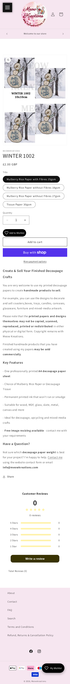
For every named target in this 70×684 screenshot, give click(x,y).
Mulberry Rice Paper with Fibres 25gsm (31, 179)
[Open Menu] (7, 7)
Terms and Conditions (20, 626)
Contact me (55, 457)
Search (11, 618)
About (11, 593)
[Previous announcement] (7, 34)
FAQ (9, 610)
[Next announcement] (63, 34)
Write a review (35, 558)
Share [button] (10, 476)
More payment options (35, 261)
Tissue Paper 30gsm (19, 204)
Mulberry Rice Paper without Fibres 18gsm (33, 187)
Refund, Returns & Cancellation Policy (30, 635)
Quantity (7, 212)
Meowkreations (38, 681)
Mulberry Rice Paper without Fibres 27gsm (33, 196)
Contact (12, 601)
